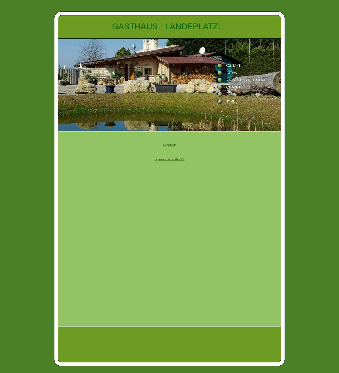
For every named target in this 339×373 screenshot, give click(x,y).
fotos (231, 73)
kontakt (233, 65)
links (230, 94)
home (230, 101)
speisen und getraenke (247, 80)
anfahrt (233, 87)
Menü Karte (169, 145)
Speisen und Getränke (169, 159)
